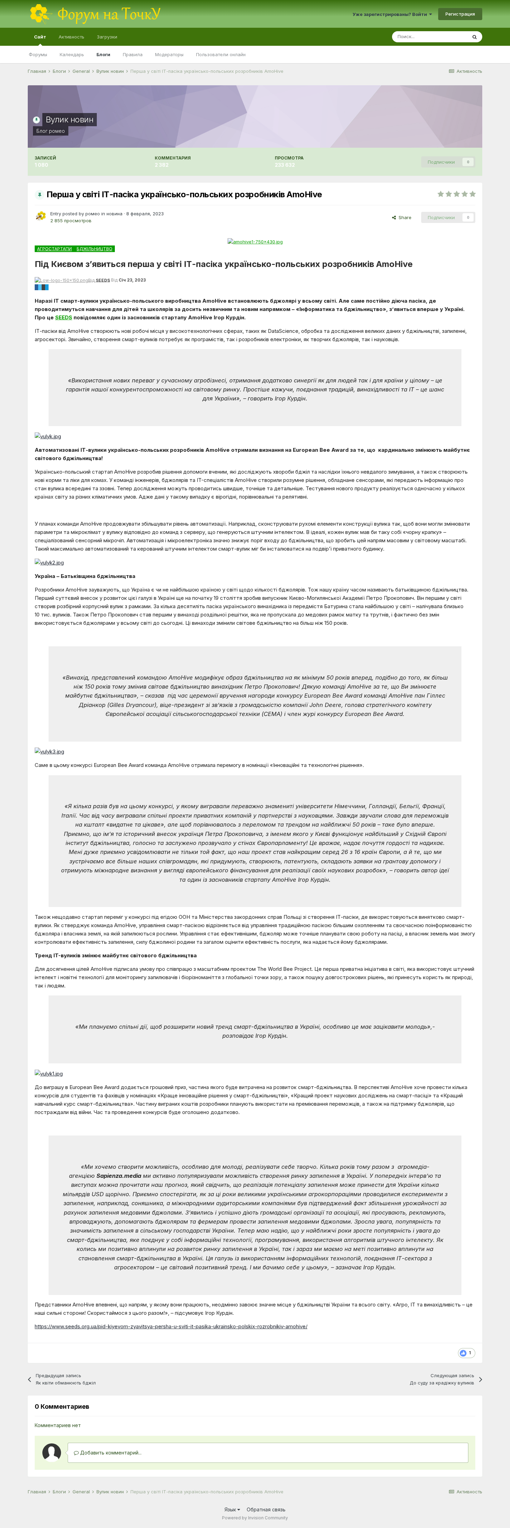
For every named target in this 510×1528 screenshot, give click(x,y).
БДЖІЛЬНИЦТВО (94, 248)
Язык (230, 1509)
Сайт (40, 37)
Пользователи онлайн (221, 54)
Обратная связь (266, 1509)
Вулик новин (70, 119)
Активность (71, 37)
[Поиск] (474, 36)
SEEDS (63, 317)
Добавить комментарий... (110, 1453)
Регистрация (460, 14)
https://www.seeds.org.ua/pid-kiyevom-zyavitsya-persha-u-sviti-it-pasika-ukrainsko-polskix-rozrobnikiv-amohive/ (171, 1326)
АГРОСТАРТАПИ (54, 248)
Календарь (72, 54)
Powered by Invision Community (255, 1517)
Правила (133, 54)
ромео (57, 131)
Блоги (103, 54)
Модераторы (169, 54)
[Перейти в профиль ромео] (40, 216)
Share (403, 217)
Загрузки (107, 37)
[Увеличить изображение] (48, 436)
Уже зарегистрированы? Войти (390, 14)
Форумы (38, 54)
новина (114, 213)
